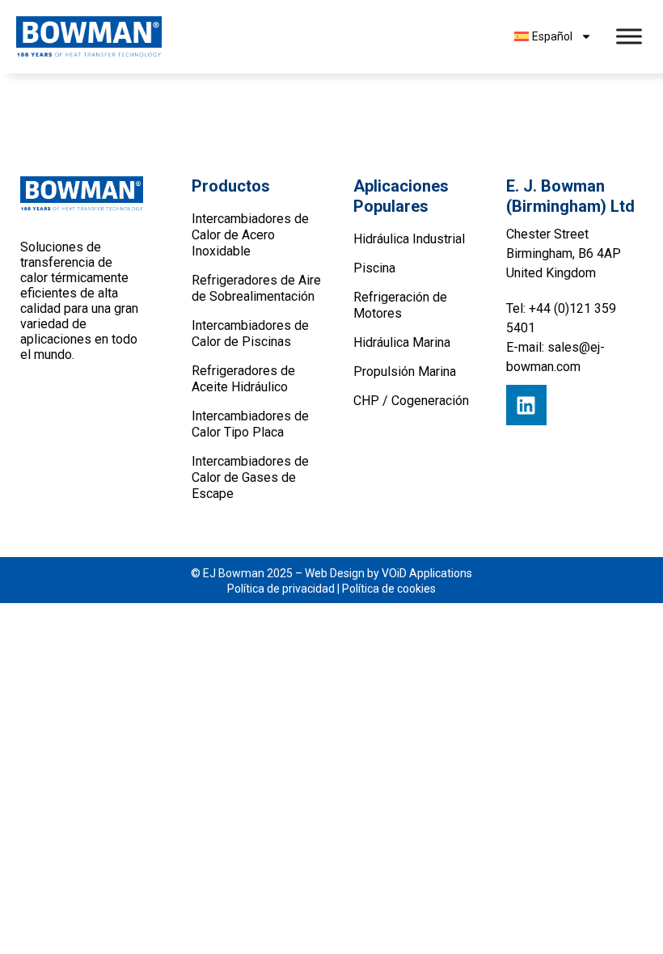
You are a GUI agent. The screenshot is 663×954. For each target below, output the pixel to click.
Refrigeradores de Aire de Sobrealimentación (256, 288)
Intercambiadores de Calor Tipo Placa (250, 424)
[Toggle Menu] (629, 36)
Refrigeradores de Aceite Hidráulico (243, 379)
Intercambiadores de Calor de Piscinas (250, 333)
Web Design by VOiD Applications (388, 573)
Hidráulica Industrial (409, 239)
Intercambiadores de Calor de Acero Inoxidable (250, 235)
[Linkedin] (526, 405)
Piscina (374, 268)
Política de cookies (389, 588)
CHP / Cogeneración (411, 400)
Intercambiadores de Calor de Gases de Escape (250, 477)
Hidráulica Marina (401, 342)
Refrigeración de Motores (400, 305)
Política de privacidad (281, 588)
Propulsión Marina (404, 371)
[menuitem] (553, 36)
